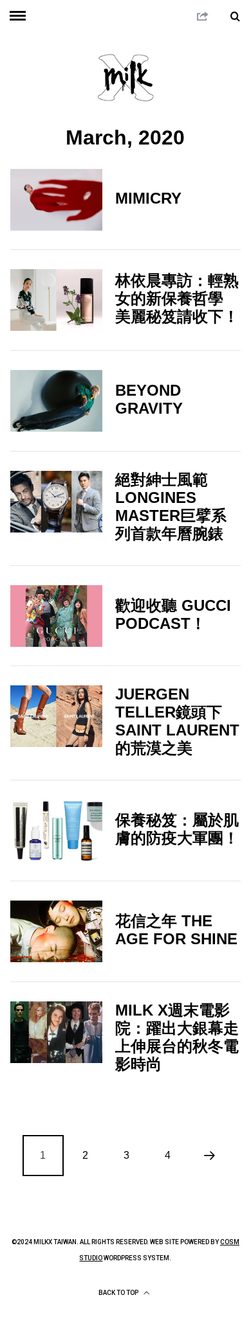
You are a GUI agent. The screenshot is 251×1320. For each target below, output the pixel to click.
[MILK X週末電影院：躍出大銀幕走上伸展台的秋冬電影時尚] (56, 1032)
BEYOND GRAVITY (149, 399)
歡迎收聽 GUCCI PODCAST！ (173, 614)
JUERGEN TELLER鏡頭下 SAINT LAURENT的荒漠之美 (177, 721)
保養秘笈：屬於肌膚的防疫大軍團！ (177, 829)
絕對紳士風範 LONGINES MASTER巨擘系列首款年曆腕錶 (171, 506)
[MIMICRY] (56, 200)
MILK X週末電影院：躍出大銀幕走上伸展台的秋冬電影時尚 (177, 1037)
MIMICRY (148, 198)
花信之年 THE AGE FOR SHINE (176, 929)
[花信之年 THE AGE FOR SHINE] (56, 931)
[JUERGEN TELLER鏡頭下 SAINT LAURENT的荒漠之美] (56, 716)
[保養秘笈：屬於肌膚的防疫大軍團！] (56, 830)
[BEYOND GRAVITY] (56, 401)
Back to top (119, 1292)
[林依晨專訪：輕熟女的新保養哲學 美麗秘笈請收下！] (56, 300)
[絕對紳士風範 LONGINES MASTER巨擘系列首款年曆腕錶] (56, 501)
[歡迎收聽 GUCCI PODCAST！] (56, 616)
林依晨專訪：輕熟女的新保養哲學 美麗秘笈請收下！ (177, 298)
